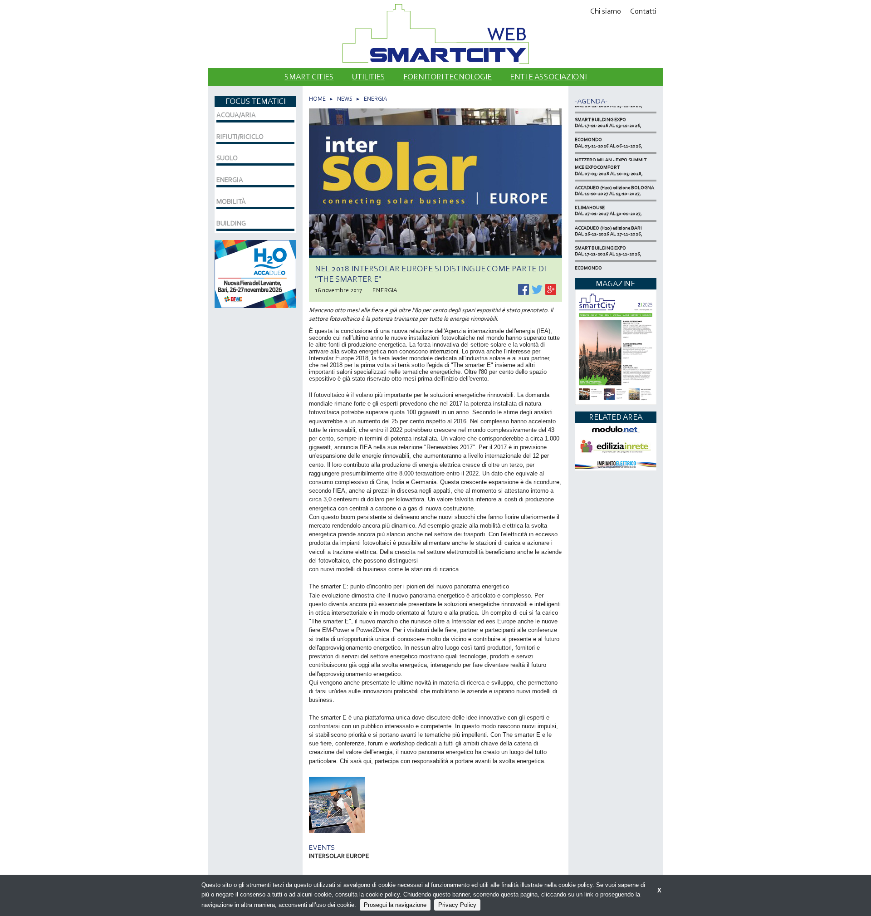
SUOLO (227, 158)
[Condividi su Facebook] (524, 288)
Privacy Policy (457, 904)
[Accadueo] (255, 273)
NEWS (344, 98)
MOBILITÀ (231, 201)
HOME (317, 98)
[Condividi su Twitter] (538, 288)
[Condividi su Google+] (550, 288)
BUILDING (231, 223)
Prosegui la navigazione (395, 904)
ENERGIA (375, 98)
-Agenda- (591, 101)
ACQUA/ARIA (236, 115)
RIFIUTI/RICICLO (240, 136)
